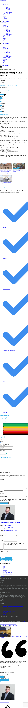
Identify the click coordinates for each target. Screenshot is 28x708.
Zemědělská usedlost (7, 574)
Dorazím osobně (5, 442)
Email (1, 538)
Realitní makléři (6, 13)
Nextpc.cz (24, 621)
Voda (4, 381)
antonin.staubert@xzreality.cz (10, 530)
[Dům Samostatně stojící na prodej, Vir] (6, 178)
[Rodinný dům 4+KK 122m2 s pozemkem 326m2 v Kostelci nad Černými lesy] (6, 166)
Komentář (2, 479)
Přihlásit (2, 676)
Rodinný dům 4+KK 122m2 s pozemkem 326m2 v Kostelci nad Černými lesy (5, 172)
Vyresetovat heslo (4, 679)
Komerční (8, 9)
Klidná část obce (6, 289)
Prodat (4, 17)
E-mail (2, 493)
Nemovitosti (5, 4)
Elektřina (5, 258)
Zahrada (5, 412)
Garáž (7, 10)
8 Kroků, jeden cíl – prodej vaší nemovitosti (13, 606)
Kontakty (5, 18)
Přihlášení (2, 672)
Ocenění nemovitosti (7, 612)
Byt (6, 5)
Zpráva (1, 549)
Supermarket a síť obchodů (9, 350)
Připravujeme (9, 12)
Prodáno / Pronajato (7, 572)
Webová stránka (3, 496)
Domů (4, 3)
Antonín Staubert (4, 702)
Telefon (1, 540)
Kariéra (4, 614)
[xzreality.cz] (3, 0)
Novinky (5, 14)
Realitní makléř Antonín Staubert (10, 522)
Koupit (4, 16)
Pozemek (8, 8)
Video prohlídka (5, 444)
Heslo (1, 674)
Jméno (2, 491)
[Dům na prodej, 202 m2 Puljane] (19, 166)
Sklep (4, 319)
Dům (7, 7)
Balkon (4, 227)
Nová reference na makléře (9, 611)
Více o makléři (3, 532)
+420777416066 (5, 21)
